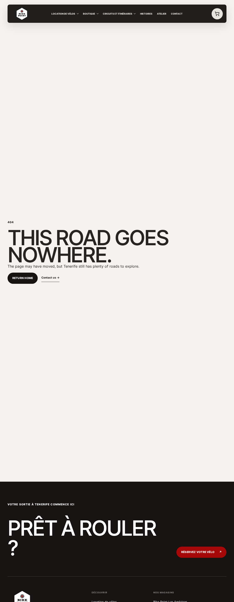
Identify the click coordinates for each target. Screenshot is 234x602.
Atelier (161, 13)
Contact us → (50, 277)
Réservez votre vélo (201, 552)
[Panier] (217, 14)
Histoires (146, 13)
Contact (177, 13)
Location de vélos (63, 13)
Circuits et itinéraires (117, 13)
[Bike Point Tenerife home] (22, 14)
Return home (22, 278)
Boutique (89, 13)
